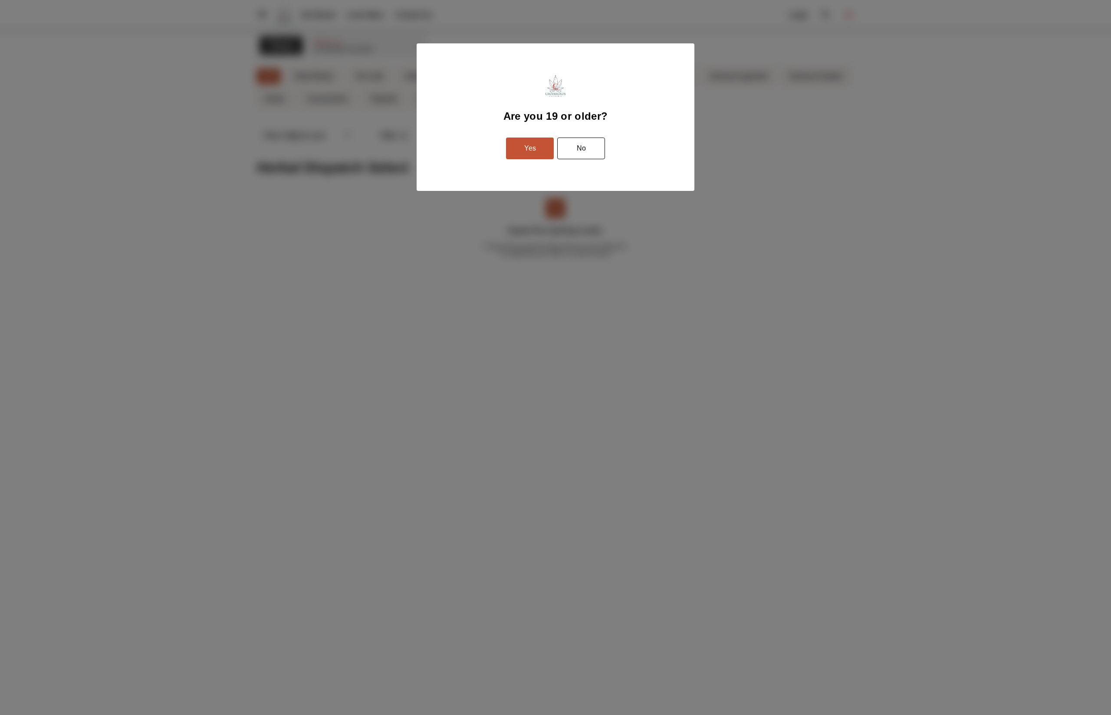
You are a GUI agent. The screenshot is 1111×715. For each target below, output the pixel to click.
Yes (530, 148)
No (581, 148)
